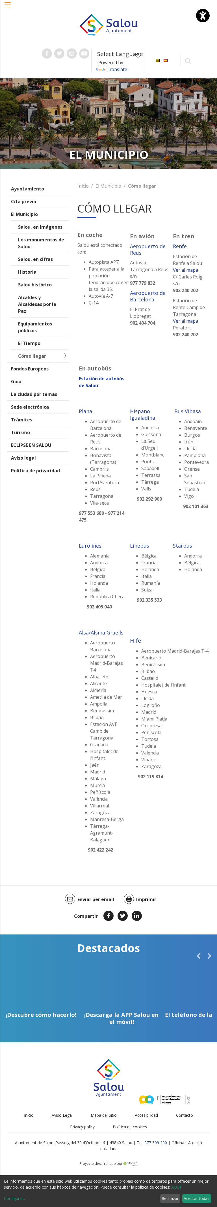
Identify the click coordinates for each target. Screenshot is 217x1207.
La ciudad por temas (34, 394)
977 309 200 (155, 1142)
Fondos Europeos (30, 369)
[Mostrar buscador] (188, 60)
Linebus (139, 545)
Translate (117, 69)
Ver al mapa (185, 270)
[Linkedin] (137, 916)
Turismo (20, 432)
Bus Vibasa (187, 411)
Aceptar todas (196, 1198)
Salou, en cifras (35, 259)
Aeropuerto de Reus (148, 249)
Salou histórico (35, 285)
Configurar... (15, 1198)
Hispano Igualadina (142, 414)
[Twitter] (123, 916)
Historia (27, 272)
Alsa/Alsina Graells (101, 632)
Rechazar (170, 1198)
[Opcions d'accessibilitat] (203, 15)
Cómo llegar (32, 356)
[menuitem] (157, 60)
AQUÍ (176, 1187)
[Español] (166, 60)
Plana (85, 411)
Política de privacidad (35, 471)
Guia (16, 381)
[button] (8, 8)
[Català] (158, 60)
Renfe (180, 246)
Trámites (21, 420)
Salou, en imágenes (40, 227)
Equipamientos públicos (35, 327)
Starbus (182, 545)
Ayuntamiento (27, 189)
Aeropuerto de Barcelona (148, 296)
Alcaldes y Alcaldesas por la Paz (37, 304)
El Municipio (24, 214)
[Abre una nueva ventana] (47, 53)
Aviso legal (23, 458)
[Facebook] (108, 916)
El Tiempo (29, 343)
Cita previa (23, 201)
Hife (135, 640)
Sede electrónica (30, 407)
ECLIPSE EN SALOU (31, 445)
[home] (108, 24)
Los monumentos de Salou (41, 243)
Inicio (83, 186)
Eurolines (90, 545)
